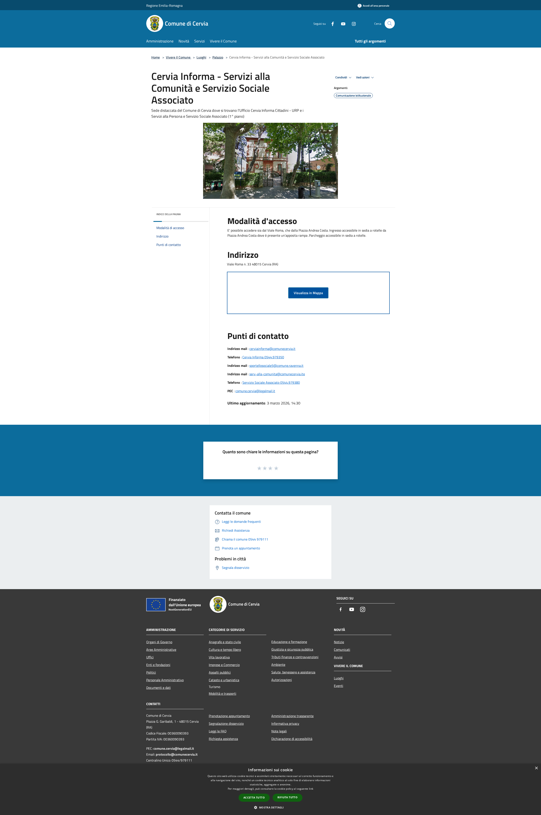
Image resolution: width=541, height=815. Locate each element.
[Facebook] (331, 23)
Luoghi (201, 57)
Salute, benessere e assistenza (293, 672)
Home (155, 57)
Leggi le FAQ (218, 731)
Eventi (338, 685)
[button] (270, 807)
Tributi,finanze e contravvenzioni (294, 656)
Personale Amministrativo (165, 680)
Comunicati (342, 649)
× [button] (536, 768)
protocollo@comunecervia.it (177, 754)
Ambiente (278, 664)
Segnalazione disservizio (226, 723)
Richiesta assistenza (223, 738)
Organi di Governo (159, 641)
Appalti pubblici (220, 672)
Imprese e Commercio (224, 664)
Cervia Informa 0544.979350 (263, 357)
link (311, 788)
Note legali (279, 731)
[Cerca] (390, 23)
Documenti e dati (158, 687)
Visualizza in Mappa (308, 292)
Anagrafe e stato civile (225, 641)
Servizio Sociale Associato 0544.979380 (271, 382)
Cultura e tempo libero (225, 649)
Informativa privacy (285, 723)
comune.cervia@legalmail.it (255, 390)
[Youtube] (341, 23)
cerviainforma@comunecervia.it (272, 348)
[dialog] (270, 789)
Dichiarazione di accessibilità (291, 738)
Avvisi (338, 657)
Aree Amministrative (161, 649)
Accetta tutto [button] (254, 797)
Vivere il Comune (178, 57)
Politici (151, 672)
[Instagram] (352, 23)
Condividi (341, 77)
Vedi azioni (363, 77)
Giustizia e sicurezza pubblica (292, 649)
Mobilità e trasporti (222, 693)
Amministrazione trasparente (292, 715)
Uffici (150, 657)
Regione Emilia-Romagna (164, 5)
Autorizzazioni (281, 679)
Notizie (339, 641)
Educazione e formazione (289, 641)
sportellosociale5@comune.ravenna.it (276, 365)
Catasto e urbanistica (224, 680)
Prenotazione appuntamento (229, 715)
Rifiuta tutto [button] (287, 797)
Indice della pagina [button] (168, 214)
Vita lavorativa (219, 657)
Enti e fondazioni (158, 664)
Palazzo (217, 57)
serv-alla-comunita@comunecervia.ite (277, 374)
